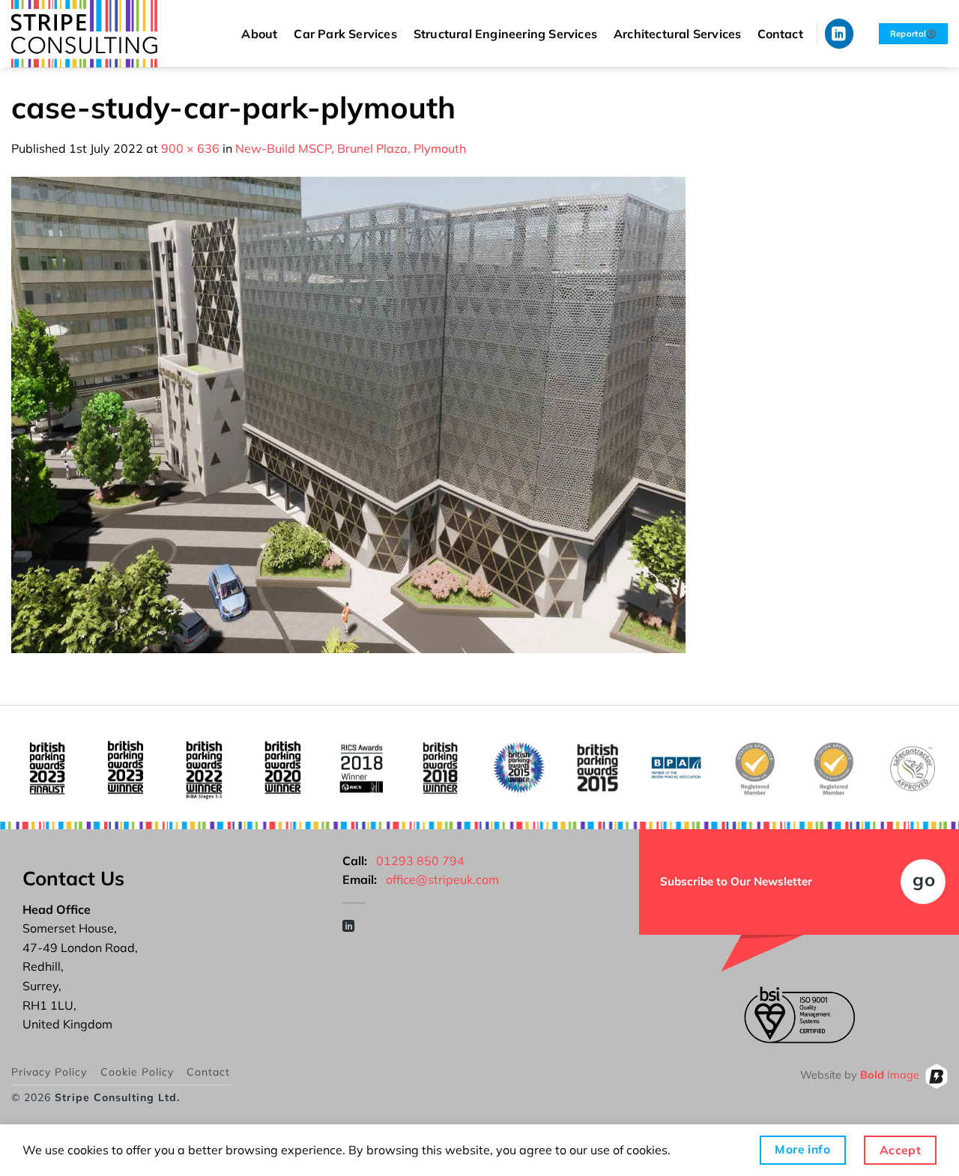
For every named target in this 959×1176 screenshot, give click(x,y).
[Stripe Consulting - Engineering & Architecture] (97, 33)
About (259, 33)
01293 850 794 (420, 860)
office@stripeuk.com (442, 879)
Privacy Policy (49, 1072)
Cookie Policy (137, 1072)
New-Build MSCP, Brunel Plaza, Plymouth (350, 148)
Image (889, 1075)
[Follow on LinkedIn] (839, 33)
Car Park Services (345, 33)
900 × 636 (190, 148)
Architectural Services (677, 33)
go (924, 879)
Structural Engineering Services (505, 33)
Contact (779, 33)
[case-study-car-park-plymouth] (348, 413)
